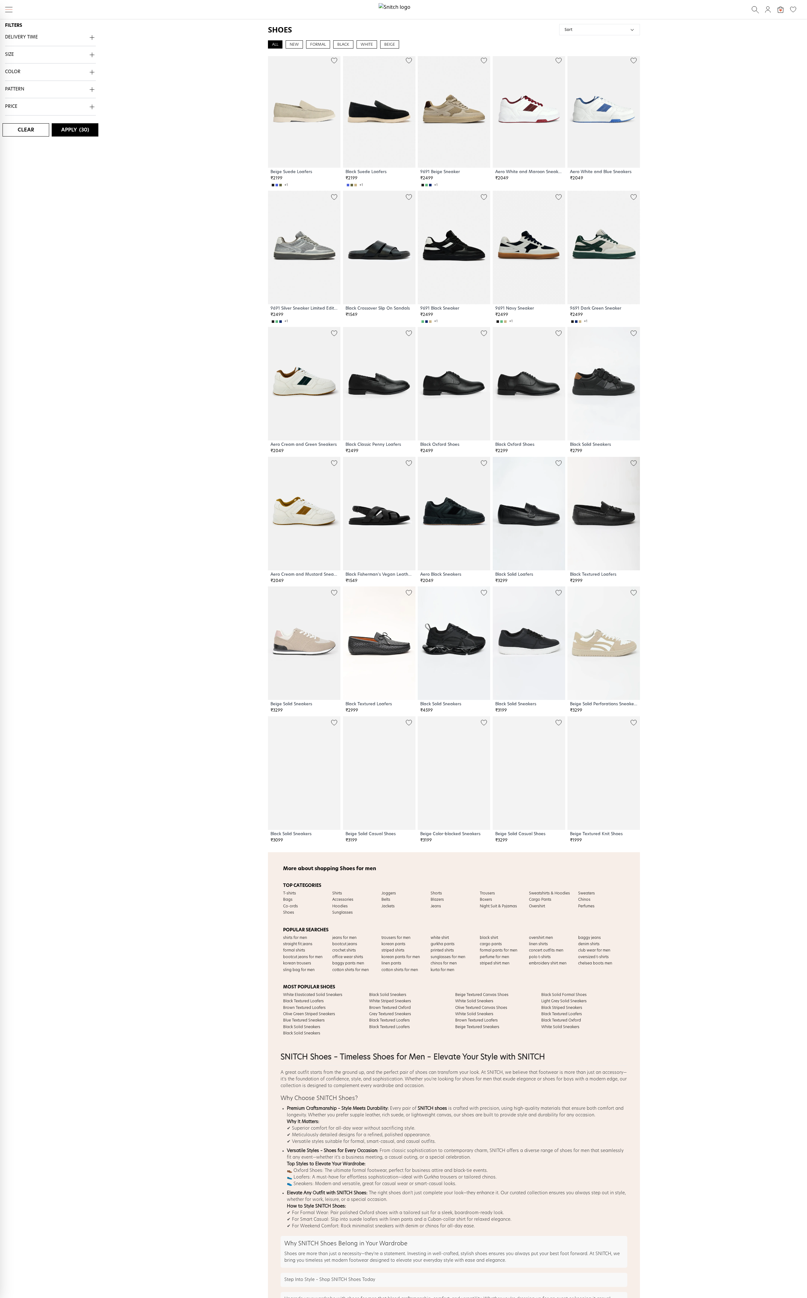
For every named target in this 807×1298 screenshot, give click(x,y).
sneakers (384, 1226)
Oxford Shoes (307, 1170)
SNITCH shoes (432, 1108)
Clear (26, 129)
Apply (75, 129)
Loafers (301, 1177)
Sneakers (302, 1184)
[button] (50, 37)
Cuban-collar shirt (447, 1219)
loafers (370, 1219)
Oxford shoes (373, 1213)
